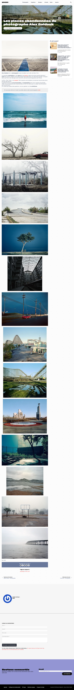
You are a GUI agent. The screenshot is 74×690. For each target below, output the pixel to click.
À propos (24, 687)
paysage (22, 571)
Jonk (39, 90)
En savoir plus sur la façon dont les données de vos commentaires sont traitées (23, 649)
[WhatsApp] (27, 565)
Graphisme (33, 2)
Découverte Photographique (26, 18)
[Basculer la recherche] (71, 2)
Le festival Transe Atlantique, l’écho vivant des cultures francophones (63, 70)
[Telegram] (29, 565)
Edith (13, 598)
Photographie (25, 2)
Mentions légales (31, 687)
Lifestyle (46, 2)
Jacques (16, 80)
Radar (51, 2)
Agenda (57, 2)
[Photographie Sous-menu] (28, 2)
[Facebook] (21, 565)
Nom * (3, 625)
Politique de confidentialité (14, 687)
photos (26, 75)
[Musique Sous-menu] (42, 2)
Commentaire (5, 636)
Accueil (5, 18)
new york (27, 571)
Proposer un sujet (40, 687)
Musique (40, 2)
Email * (3, 629)
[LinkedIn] (25, 565)
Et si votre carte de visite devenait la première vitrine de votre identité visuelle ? (64, 46)
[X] (23, 565)
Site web (4, 632)
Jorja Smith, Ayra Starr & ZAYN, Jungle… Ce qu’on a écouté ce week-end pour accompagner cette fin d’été (64, 58)
